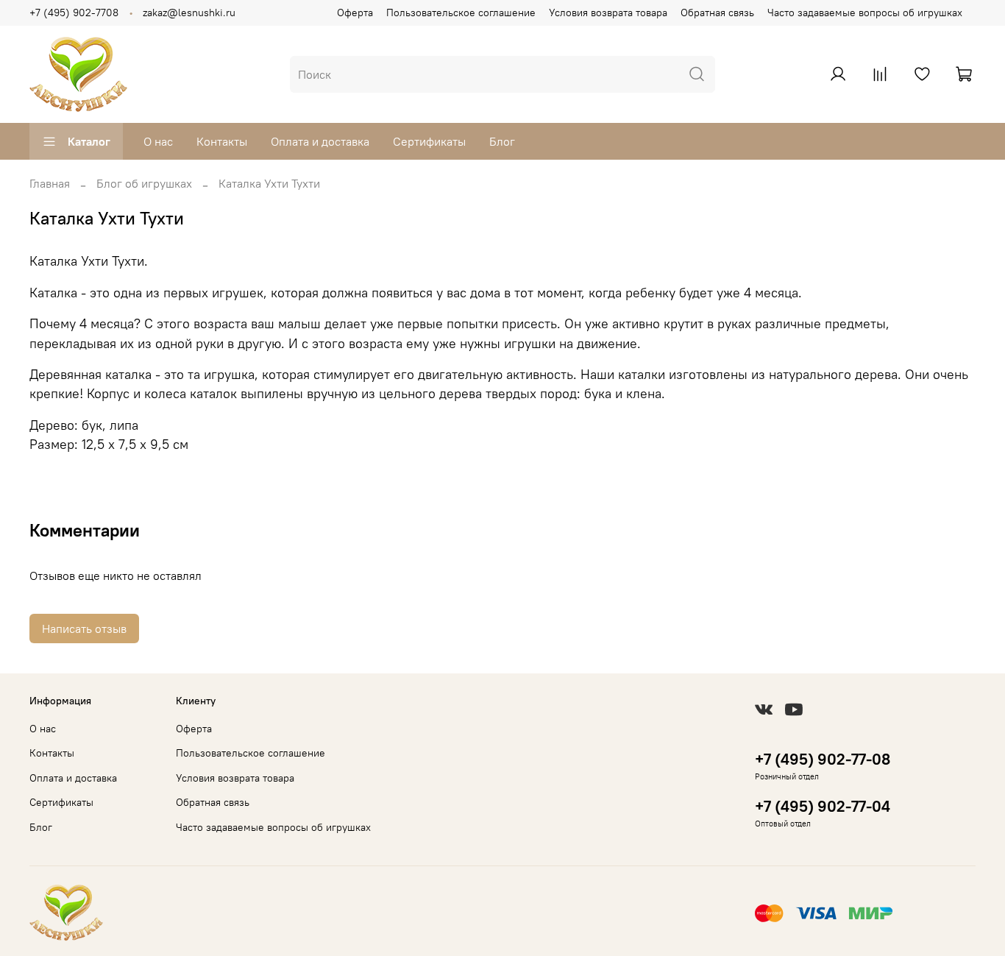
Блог (502, 141)
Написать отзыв (84, 628)
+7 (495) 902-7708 (73, 12)
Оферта (355, 12)
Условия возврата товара (608, 12)
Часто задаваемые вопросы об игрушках (864, 12)
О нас (158, 141)
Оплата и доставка (320, 141)
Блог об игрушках (144, 183)
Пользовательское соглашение (461, 12)
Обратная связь (717, 12)
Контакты (221, 141)
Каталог (89, 141)
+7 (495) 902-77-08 (822, 759)
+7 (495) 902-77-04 (822, 806)
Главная (49, 183)
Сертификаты (429, 141)
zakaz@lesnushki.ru (189, 12)
